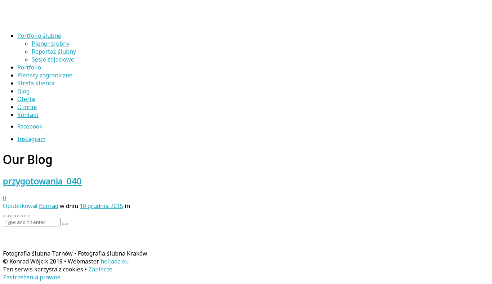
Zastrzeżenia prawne (32, 277)
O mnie (27, 107)
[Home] (50, 22)
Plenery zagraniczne (44, 75)
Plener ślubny (51, 44)
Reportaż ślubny (54, 51)
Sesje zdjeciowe (53, 59)
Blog (23, 91)
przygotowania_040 (42, 181)
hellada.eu (114, 261)
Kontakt (28, 115)
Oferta (26, 99)
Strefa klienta (35, 83)
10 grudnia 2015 (101, 206)
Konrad (48, 206)
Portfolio (29, 67)
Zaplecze (100, 269)
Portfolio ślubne (39, 36)
